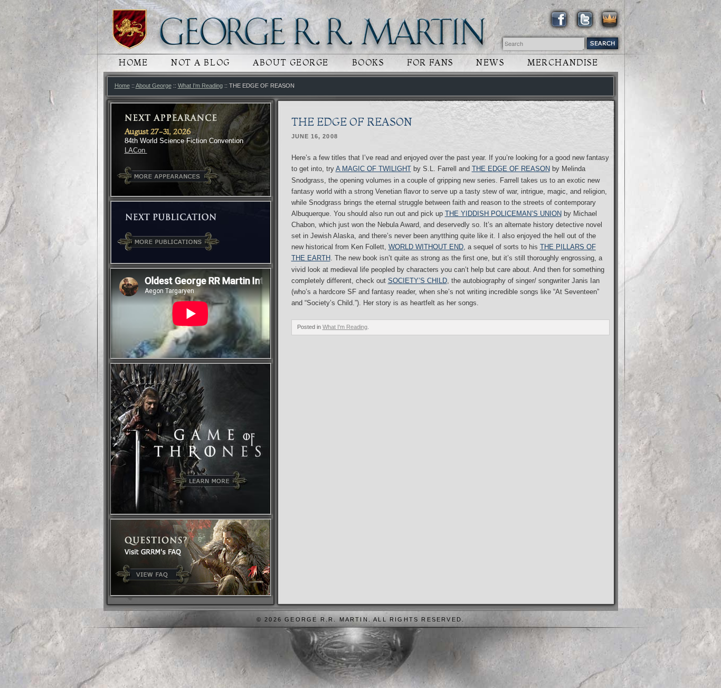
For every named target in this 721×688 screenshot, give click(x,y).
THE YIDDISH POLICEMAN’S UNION (503, 214)
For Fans (430, 63)
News (490, 63)
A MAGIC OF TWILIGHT (373, 169)
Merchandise (562, 63)
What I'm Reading (200, 85)
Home (133, 63)
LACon (136, 150)
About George (291, 63)
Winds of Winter (129, 29)
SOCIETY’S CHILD (417, 281)
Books (368, 63)
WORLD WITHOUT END (425, 247)
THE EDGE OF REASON (511, 169)
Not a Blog (200, 63)
